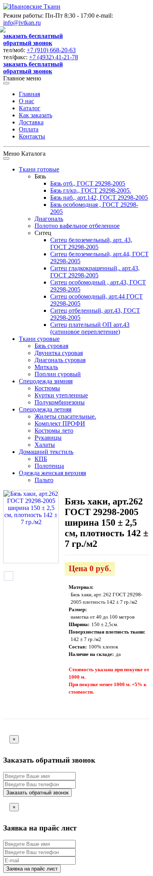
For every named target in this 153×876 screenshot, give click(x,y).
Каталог (29, 108)
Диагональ (49, 218)
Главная (29, 94)
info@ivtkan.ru (22, 22)
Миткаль (46, 367)
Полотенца (49, 466)
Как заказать (35, 115)
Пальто (44, 480)
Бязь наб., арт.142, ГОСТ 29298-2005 (99, 197)
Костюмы (47, 388)
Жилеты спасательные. (65, 416)
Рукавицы (48, 437)
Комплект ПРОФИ (60, 423)
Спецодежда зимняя (46, 381)
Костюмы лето (54, 430)
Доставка (31, 122)
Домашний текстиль (46, 451)
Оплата (28, 129)
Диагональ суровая (60, 360)
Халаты (45, 444)
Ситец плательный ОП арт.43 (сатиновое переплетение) (89, 328)
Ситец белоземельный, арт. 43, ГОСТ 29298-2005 (91, 243)
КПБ (41, 458)
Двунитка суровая (59, 353)
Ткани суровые (39, 338)
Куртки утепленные (61, 395)
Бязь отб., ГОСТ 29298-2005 (87, 183)
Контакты (32, 136)
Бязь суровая (51, 345)
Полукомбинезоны (60, 402)
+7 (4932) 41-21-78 (53, 57)
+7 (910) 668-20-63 (51, 50)
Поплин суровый (58, 374)
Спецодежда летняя (45, 409)
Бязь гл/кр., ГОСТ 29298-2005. (90, 190)
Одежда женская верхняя (52, 473)
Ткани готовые (39, 169)
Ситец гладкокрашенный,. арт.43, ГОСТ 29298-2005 (95, 272)
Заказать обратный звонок (37, 793)
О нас (26, 101)
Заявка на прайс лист (32, 869)
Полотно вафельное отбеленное (77, 225)
